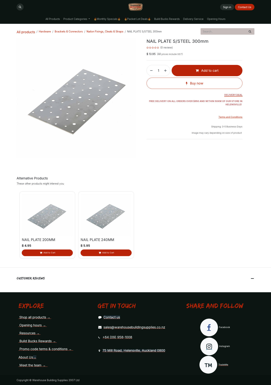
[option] (135, 224)
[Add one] (166, 70)
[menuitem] (53, 19)
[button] (20, 7)
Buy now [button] (196, 83)
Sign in (227, 7)
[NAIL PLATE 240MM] (106, 215)
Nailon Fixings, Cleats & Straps (105, 31)
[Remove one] (150, 70)
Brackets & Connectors (69, 31)
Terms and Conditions (230, 117)
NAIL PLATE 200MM (38, 240)
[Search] (250, 31)
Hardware (45, 31)
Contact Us (244, 7)
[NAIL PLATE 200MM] (47, 215)
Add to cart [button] (209, 70)
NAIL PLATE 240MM (97, 240)
